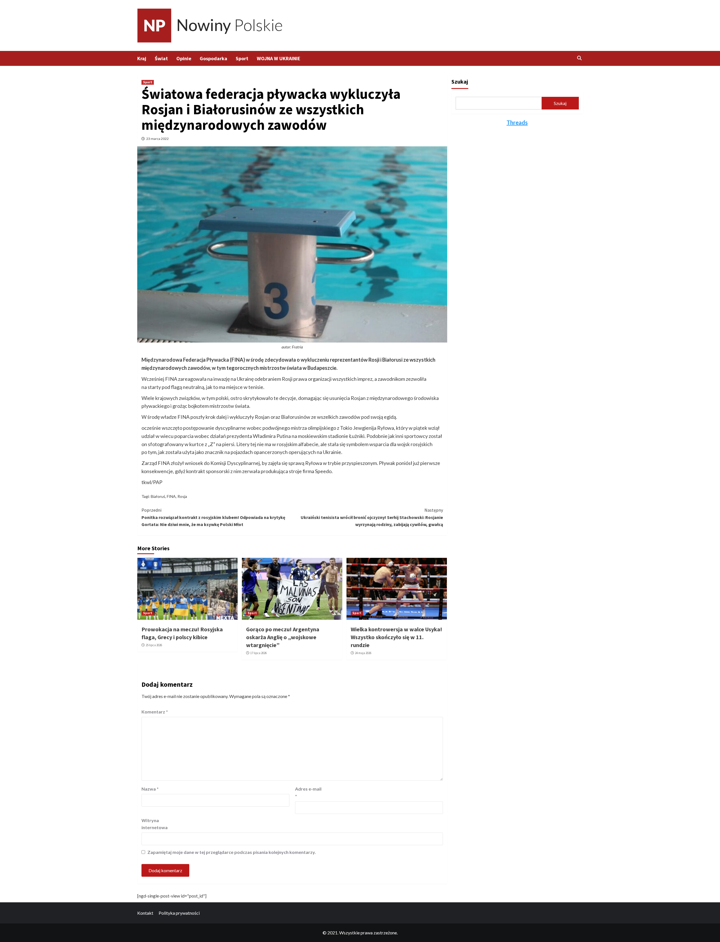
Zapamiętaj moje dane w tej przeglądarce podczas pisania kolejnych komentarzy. (231, 852)
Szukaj (459, 81)
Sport (242, 58)
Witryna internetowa (154, 824)
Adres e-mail (308, 792)
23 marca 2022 (157, 139)
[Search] (579, 58)
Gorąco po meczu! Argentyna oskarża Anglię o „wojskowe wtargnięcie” (282, 637)
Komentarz (154, 711)
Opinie (183, 58)
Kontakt (145, 913)
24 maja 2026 (363, 653)
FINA (171, 496)
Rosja (182, 496)
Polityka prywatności (179, 913)
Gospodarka (213, 58)
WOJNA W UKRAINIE (278, 58)
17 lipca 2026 (258, 653)
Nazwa (150, 788)
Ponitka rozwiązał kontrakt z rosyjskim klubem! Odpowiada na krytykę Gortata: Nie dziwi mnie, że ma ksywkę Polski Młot (213, 517)
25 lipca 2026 (154, 645)
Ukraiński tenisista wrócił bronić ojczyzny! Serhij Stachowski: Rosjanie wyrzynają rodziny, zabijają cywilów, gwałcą (372, 517)
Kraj (141, 58)
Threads (517, 122)
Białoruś (158, 496)
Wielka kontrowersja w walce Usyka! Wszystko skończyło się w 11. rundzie (396, 637)
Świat (161, 58)
